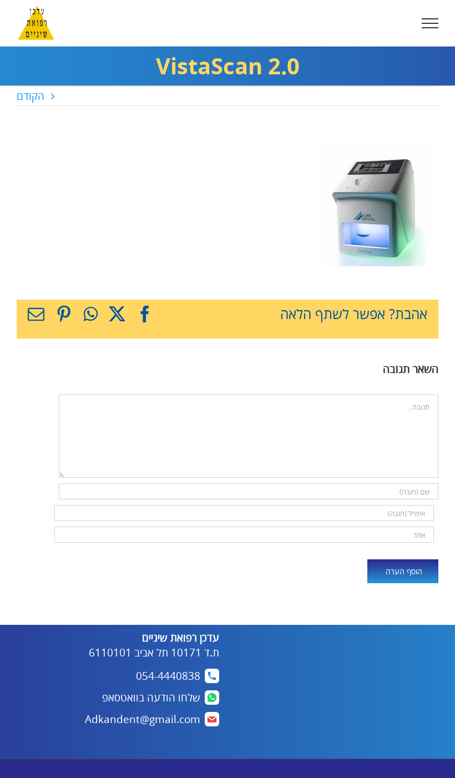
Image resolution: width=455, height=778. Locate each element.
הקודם (30, 96)
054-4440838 (168, 676)
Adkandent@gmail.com (142, 719)
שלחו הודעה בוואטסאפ (151, 697)
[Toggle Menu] (430, 23)
